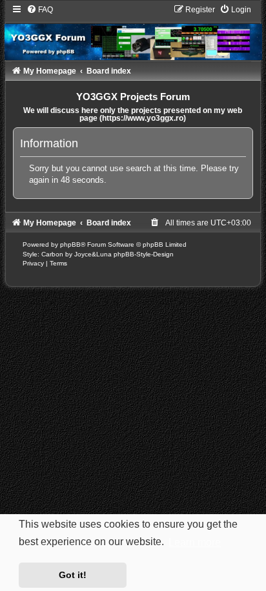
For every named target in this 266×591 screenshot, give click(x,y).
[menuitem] (39, 9)
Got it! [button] (73, 575)
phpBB (70, 244)
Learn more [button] (195, 542)
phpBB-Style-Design (144, 254)
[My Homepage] (133, 32)
